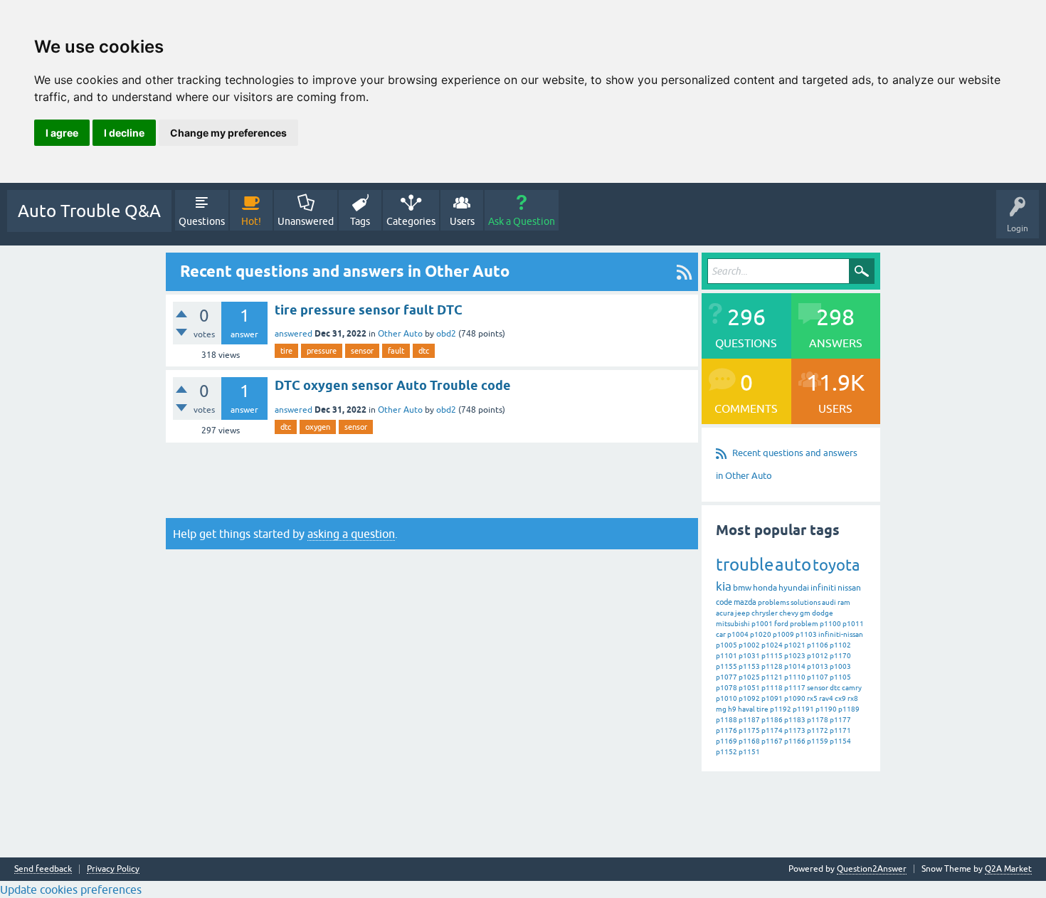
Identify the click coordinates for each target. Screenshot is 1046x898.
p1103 (806, 634)
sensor (362, 351)
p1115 (772, 656)
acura (725, 613)
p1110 (794, 677)
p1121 (772, 677)
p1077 (726, 677)
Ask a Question (521, 221)
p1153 (749, 666)
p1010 (726, 698)
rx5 (812, 698)
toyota (836, 565)
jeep (742, 613)
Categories (410, 221)
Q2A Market (1008, 869)
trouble (744, 564)
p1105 (840, 677)
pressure (322, 351)
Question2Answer (872, 869)
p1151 (749, 752)
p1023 (794, 656)
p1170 (840, 656)
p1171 (840, 730)
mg (721, 709)
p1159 (817, 741)
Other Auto (400, 334)
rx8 (852, 698)
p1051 (749, 688)
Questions (202, 221)
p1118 (772, 688)
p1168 (749, 741)
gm (805, 613)
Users (462, 221)
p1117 (794, 688)
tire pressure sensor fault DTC (369, 309)
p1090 (794, 698)
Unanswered (306, 221)
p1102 (840, 645)
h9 (732, 709)
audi (829, 602)
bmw (742, 588)
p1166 (794, 741)
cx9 (840, 698)
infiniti (823, 588)
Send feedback (43, 869)
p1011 (853, 624)
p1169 (726, 741)
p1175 (749, 730)
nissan (849, 588)
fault (396, 351)
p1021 (794, 645)
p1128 (772, 666)
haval (746, 709)
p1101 (726, 656)
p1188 (726, 720)
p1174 (772, 730)
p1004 (738, 634)
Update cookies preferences (71, 889)
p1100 (830, 624)
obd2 (446, 334)
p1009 (783, 634)
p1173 (794, 730)
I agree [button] (62, 133)
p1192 (780, 709)
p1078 (726, 688)
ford (781, 624)
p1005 (726, 645)
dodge (822, 613)
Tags (360, 221)
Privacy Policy (113, 869)
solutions (805, 602)
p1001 (762, 624)
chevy (788, 613)
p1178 (817, 720)
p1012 (817, 656)
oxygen (317, 427)
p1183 (794, 720)
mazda (745, 602)
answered (293, 334)
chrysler (764, 613)
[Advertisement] (432, 480)
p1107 (817, 677)
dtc (423, 351)
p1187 (749, 720)
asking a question (351, 533)
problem (804, 624)
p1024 (772, 645)
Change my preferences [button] (228, 133)
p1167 (772, 741)
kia (723, 586)
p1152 (726, 752)
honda (765, 588)
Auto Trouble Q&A (89, 211)
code (724, 602)
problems (773, 602)
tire (286, 351)
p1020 (760, 634)
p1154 (840, 741)
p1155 (726, 666)
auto (793, 564)
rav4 (826, 698)
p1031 (749, 656)
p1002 (749, 645)
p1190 (826, 709)
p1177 (840, 720)
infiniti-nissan (840, 634)
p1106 (817, 645)
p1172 (817, 730)
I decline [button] (124, 133)
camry (852, 688)
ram (844, 602)
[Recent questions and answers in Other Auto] (684, 272)
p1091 (772, 698)
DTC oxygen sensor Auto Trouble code (393, 385)
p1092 (749, 698)
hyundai (793, 588)
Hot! (251, 221)
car (721, 634)
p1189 (849, 709)
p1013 (817, 666)
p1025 (749, 677)
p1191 (803, 709)
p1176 (726, 730)
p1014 (794, 666)
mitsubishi (733, 624)
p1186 (772, 720)
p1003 (840, 666)
